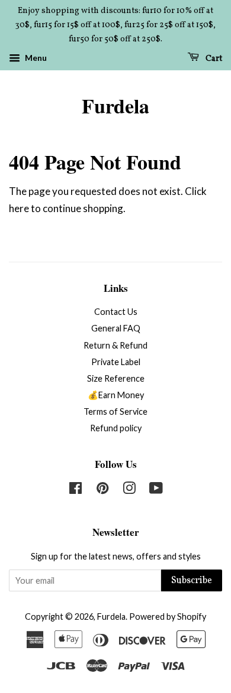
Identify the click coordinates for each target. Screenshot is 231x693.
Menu (35, 58)
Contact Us (115, 312)
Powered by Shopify (167, 616)
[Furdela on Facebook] (75, 490)
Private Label (115, 362)
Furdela (115, 106)
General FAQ (115, 328)
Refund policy (116, 428)
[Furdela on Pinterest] (102, 490)
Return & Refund (115, 345)
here (19, 208)
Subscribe (191, 580)
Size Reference (116, 378)
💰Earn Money (116, 395)
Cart (213, 58)
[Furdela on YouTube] (156, 490)
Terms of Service (115, 411)
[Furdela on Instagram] (129, 490)
